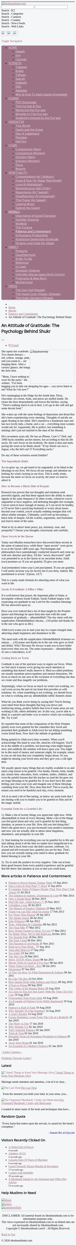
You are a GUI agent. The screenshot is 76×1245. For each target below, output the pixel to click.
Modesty (21, 224)
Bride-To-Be (24, 259)
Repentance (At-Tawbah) (32, 192)
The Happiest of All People (23, 943)
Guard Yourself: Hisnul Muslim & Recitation (33, 1166)
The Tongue (24, 227)
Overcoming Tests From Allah (25, 998)
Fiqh (18, 87)
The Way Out (16, 956)
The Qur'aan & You (28, 106)
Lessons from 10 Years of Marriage (28, 1159)
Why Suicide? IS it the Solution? (26, 1010)
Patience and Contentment (33, 231)
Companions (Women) (30, 153)
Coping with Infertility (20, 1172)
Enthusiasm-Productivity (32, 235)
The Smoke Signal (18, 918)
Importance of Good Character (36, 216)
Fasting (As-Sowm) (28, 208)
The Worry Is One (18, 1023)
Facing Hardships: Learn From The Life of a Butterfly (38, 1017)
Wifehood (22, 263)
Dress (12, 286)
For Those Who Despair (22, 914)
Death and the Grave (29, 130)
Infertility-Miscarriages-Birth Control (40, 274)
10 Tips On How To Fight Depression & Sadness (35, 972)
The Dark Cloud (17, 940)
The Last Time (29, 1087)
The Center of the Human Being (26, 988)
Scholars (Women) (28, 161)
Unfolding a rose (17, 905)
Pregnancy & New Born (31, 278)
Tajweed (21, 67)
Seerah (20, 79)
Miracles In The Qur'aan (32, 114)
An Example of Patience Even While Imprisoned (35, 1001)
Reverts (21, 169)
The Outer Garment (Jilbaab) (34, 298)
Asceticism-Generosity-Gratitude (37, 239)
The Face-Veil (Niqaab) (30, 290)
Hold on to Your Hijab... (22, 946)
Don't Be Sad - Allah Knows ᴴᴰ (26, 902)
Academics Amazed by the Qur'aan (38, 118)
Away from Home (19, 1042)
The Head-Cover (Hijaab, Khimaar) (38, 294)
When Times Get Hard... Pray (25, 966)
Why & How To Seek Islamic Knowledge (41, 94)
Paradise (21, 137)
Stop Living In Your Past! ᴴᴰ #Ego (27, 886)
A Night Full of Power (21, 1147)
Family (13, 247)
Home (12, 47)
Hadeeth (21, 83)
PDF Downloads (26, 102)
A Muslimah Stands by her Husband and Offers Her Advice (37, 1181)
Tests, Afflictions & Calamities (25, 924)
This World (23, 126)
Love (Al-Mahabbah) (29, 184)
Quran (13, 98)
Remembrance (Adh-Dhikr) (33, 188)
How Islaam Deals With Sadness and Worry (33, 982)
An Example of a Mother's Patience (28, 1046)
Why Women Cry (18, 1026)
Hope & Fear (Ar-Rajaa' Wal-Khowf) (39, 180)
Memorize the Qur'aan (31, 110)
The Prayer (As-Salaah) (31, 200)
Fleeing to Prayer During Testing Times (30, 882)
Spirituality (17, 173)
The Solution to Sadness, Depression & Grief (33, 895)
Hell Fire (21, 141)
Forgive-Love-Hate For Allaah (35, 243)
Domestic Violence (28, 270)
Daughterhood (25, 255)
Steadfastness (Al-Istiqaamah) (35, 196)
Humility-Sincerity (27, 220)
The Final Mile (16, 927)
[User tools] (2, 340)
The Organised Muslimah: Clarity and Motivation (32, 1101)
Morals (14, 212)
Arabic (20, 71)
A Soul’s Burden (17, 1014)
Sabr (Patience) (16, 921)
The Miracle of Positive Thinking (27, 908)
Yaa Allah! (14, 953)
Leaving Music (25, 204)
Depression (14, 969)
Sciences (15, 63)
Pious (19, 165)
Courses (21, 59)
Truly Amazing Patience (21, 1030)
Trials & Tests (16, 1033)
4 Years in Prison (18, 985)
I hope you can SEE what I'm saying (28, 911)
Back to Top (8, 1234)
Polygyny (22, 251)
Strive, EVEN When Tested (24, 959)
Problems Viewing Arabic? (16, 1058)
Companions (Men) (28, 149)
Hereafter (16, 122)
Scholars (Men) (25, 157)
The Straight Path (18, 937)
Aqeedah (21, 90)
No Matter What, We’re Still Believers (30, 934)
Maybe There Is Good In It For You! (28, 962)
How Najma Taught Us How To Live (29, 930)
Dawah (20, 51)
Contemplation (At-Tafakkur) (35, 177)
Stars (12, 145)
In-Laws (21, 267)
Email (15, 345)
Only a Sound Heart (19, 898)
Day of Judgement (27, 134)
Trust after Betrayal (19, 950)
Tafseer (21, 75)
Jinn (18, 55)
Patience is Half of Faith (21, 1007)
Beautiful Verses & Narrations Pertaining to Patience (38, 1036)
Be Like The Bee (18, 978)
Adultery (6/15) (17, 1153)
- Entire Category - (11, 1052)
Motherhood (24, 282)
